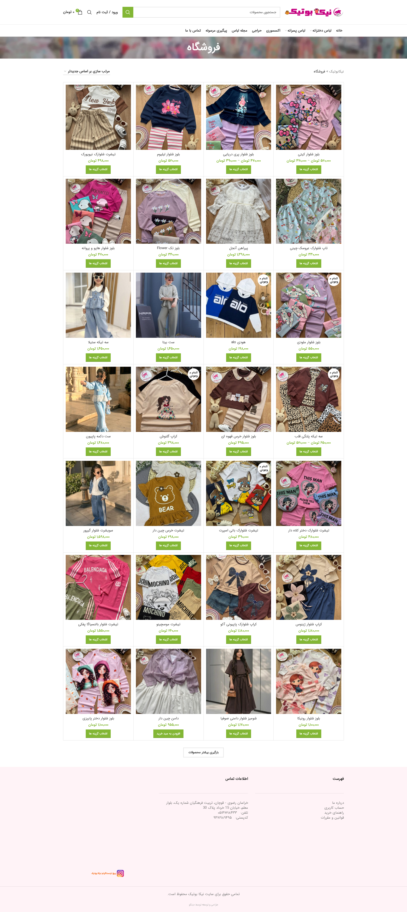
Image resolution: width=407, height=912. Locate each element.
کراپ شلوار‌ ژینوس (309, 624)
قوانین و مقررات (332, 817)
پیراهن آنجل (238, 248)
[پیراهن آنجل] (238, 211)
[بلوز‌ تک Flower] (168, 211)
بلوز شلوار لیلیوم (168, 154)
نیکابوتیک (336, 71)
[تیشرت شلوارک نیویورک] (98, 117)
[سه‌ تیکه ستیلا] (98, 305)
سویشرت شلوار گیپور (98, 530)
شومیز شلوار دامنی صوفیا (238, 718)
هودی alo (238, 342)
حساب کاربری (334, 808)
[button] (168, 733)
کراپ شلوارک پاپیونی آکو (238, 624)
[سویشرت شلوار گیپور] (98, 493)
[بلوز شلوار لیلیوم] (168, 117)
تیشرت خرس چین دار (168, 530)
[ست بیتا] (168, 305)
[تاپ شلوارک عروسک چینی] (308, 211)
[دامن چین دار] (168, 681)
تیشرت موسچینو (168, 624)
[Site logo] (314, 12)
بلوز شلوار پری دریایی (238, 154)
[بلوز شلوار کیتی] (308, 117)
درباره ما (338, 803)
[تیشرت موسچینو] (168, 587)
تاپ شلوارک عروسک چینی (309, 248)
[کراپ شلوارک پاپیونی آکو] (238, 587)
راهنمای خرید (334, 813)
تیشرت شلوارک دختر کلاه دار (308, 530)
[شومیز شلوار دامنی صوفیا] (238, 681)
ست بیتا (168, 342)
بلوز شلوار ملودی (309, 342)
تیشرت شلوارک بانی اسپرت (238, 530)
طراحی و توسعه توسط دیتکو (203, 905)
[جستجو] (127, 12)
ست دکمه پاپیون (98, 436)
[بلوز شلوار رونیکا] (308, 681)
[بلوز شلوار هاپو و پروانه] (98, 211)
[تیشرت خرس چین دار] (168, 493)
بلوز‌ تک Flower (168, 248)
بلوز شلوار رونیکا (308, 718)
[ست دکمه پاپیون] (98, 399)
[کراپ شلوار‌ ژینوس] (308, 587)
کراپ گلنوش (168, 436)
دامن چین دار (169, 718)
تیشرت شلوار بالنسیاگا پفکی (98, 624)
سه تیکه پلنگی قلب (309, 436)
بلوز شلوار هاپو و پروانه (98, 248)
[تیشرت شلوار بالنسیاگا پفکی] (98, 587)
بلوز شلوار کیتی (309, 154)
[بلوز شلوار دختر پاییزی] (98, 681)
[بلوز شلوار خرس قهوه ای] (238, 399)
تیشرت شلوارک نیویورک (98, 154)
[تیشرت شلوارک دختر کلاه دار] (308, 493)
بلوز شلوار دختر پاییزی (98, 718)
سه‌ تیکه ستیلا (98, 342)
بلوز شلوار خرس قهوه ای (238, 436)
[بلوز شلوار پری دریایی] (238, 117)
